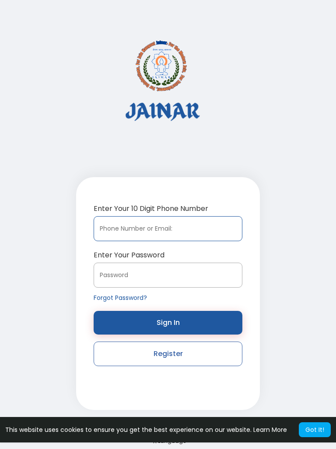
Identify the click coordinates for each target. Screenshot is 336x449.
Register (168, 354)
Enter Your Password (129, 255)
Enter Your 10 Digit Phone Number (151, 208)
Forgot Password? (120, 297)
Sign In (168, 322)
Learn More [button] (270, 429)
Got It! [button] (314, 429)
